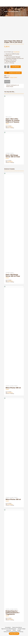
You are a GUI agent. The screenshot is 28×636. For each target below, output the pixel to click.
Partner (14, 630)
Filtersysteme (8, 116)
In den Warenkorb (15, 66)
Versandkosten (16, 51)
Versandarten (8, 627)
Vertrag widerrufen (14, 633)
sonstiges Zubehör (13, 77)
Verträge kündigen (21, 628)
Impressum (8, 630)
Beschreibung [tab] (7, 81)
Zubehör (7, 385)
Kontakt (19, 630)
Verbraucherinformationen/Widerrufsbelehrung (13, 631)
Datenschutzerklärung (17, 627)
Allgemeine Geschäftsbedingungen (8, 628)
